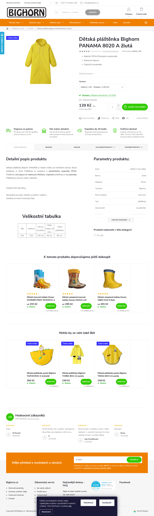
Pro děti (100, 235)
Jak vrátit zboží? (69, 495)
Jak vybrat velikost (44, 488)
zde (69, 506)
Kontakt (11, 498)
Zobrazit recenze (33, 419)
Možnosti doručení (90, 100)
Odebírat (134, 460)
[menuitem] (16, 22)
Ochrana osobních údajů (32, 3)
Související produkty (104, 147)
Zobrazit (51, 306)
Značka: (142, 118)
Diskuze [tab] (77, 147)
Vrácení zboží (42, 495)
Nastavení (46, 511)
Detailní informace (86, 73)
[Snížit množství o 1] (118, 108)
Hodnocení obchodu (16, 495)
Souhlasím (106, 502)
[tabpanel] (41, 288)
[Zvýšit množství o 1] (118, 105)
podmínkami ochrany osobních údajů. (97, 468)
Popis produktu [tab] (20, 147)
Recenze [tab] (48, 147)
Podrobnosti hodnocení (110, 51)
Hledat (92, 12)
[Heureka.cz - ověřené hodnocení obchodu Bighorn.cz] (103, 485)
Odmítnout (88, 502)
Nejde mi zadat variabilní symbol (75, 491)
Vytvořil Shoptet (142, 511)
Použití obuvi (42, 492)
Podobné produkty (132, 147)
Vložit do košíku (137, 107)
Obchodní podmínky (13, 3)
